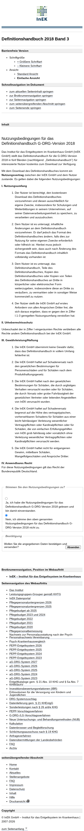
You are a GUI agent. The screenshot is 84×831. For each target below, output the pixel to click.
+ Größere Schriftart (29, 61)
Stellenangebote (19, 776)
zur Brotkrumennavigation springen (31, 95)
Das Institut (16, 590)
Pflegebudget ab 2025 (23, 610)
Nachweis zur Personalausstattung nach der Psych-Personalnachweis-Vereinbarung (41, 636)
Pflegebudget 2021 (21, 622)
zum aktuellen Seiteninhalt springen (31, 91)
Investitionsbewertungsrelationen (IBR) (33, 688)
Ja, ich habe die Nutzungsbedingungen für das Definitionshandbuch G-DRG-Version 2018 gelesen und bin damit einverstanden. (39, 506)
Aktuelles (15, 772)
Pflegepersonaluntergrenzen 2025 (30, 606)
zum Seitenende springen (25, 108)
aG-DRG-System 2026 (23, 666)
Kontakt (14, 768)
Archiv (13, 748)
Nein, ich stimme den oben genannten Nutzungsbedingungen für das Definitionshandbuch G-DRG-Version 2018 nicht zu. (39, 523)
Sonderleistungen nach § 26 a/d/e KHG (33, 707)
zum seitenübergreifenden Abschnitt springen (37, 103)
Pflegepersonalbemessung (25, 631)
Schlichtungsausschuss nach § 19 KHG (33, 731)
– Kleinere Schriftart (29, 65)
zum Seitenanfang (13, 828)
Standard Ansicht (27, 74)
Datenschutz (17, 789)
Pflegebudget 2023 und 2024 (27, 614)
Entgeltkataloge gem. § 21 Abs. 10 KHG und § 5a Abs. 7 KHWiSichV (44, 683)
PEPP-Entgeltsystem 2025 (25, 649)
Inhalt (12, 793)
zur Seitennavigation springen (27, 99)
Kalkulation (16, 723)
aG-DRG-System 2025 (23, 670)
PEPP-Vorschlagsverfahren (26, 711)
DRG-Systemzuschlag (23, 699)
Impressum (16, 785)
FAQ (12, 744)
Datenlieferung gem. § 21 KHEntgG (31, 703)
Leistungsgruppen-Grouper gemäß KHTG (35, 594)
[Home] (42, 13)
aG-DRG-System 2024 (23, 674)
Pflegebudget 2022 (21, 618)
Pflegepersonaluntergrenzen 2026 (30, 602)
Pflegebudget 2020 (21, 627)
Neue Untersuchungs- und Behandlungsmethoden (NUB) (44, 719)
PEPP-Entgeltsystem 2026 (25, 645)
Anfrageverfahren (20, 735)
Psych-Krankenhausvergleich (27, 641)
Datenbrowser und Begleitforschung (31, 727)
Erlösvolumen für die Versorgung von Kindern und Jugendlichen (40, 693)
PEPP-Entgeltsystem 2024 (25, 653)
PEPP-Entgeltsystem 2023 (25, 657)
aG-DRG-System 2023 (23, 678)
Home (13, 764)
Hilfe (12, 797)
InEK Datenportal (19, 598)
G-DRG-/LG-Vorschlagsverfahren (29, 715)
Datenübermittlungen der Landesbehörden (35, 740)
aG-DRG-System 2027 (23, 662)
